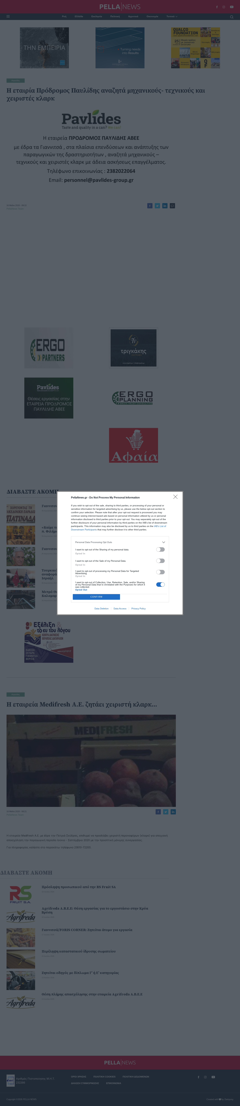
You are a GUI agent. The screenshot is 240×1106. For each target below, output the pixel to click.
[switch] (160, 549)
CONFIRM (96, 597)
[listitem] (120, 542)
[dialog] (120, 553)
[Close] (176, 498)
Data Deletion (102, 608)
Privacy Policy (138, 608)
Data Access (120, 608)
